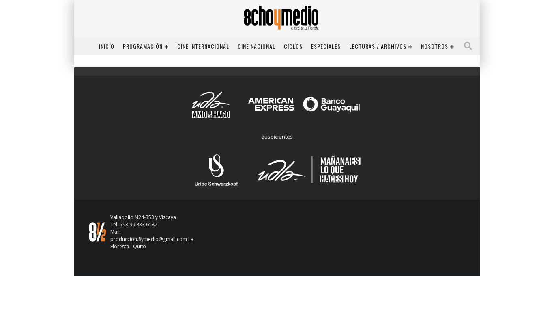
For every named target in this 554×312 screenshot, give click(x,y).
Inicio (106, 46)
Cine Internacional (203, 46)
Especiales (326, 46)
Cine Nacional (256, 46)
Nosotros (434, 46)
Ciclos (293, 46)
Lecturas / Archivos (377, 46)
